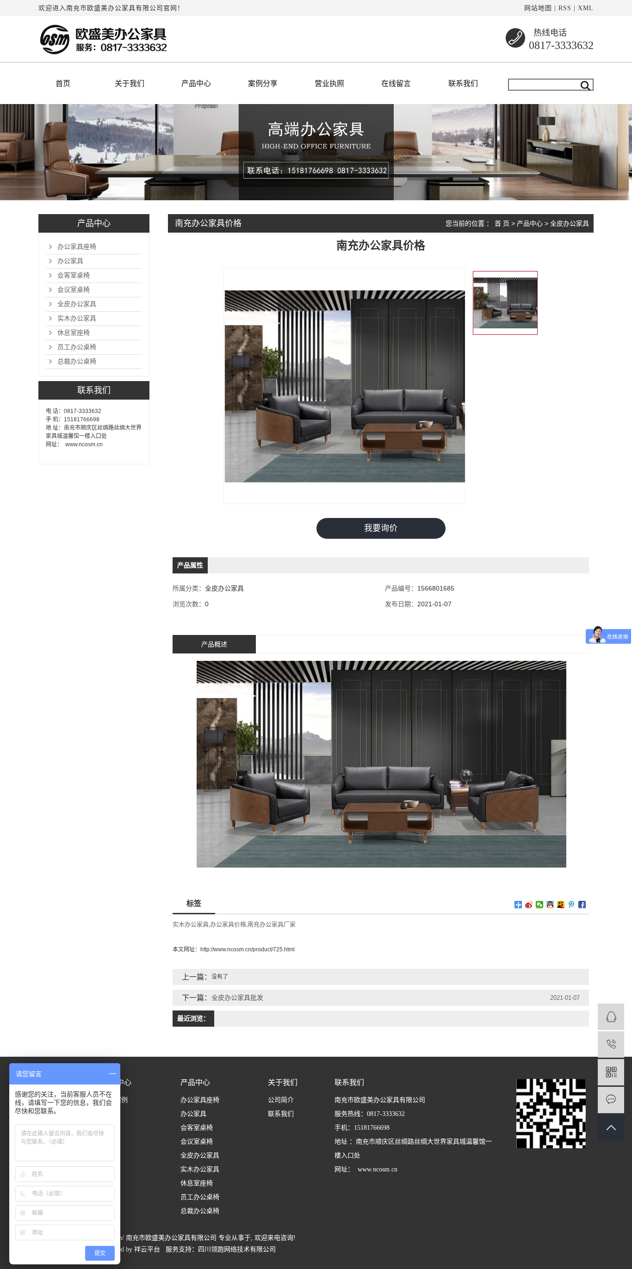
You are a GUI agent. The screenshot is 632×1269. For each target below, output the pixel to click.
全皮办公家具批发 (237, 997)
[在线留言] (611, 1100)
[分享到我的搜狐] (561, 904)
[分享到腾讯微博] (572, 904)
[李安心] (611, 1017)
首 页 (502, 223)
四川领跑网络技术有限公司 (237, 1249)
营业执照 (329, 83)
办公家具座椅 (76, 246)
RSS (564, 8)
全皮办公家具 (76, 304)
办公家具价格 (228, 924)
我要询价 (380, 528)
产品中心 (196, 83)
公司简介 (281, 1100)
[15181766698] (611, 1044)
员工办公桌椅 (76, 347)
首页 (63, 83)
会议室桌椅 (73, 289)
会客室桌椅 (73, 275)
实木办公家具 (76, 318)
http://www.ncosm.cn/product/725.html (247, 949)
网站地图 (538, 8)
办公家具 (70, 261)
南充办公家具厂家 (272, 924)
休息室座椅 (73, 332)
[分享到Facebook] (582, 904)
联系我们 (463, 83)
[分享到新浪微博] (529, 904)
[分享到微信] (540, 904)
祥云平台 (147, 1249)
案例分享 (263, 83)
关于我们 (129, 83)
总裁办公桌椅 (76, 361)
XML (586, 8)
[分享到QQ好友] (550, 904)
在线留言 (396, 83)
